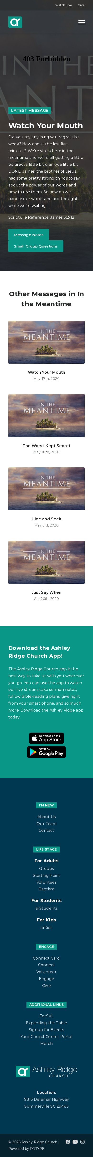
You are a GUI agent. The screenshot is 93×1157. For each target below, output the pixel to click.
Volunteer (46, 882)
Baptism (46, 889)
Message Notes (28, 234)
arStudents (47, 908)
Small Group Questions (36, 246)
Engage (46, 978)
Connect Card (46, 958)
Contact (46, 830)
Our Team (46, 823)
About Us (46, 817)
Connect (46, 965)
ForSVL (46, 1016)
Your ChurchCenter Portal (46, 1036)
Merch (46, 1043)
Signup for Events (46, 1030)
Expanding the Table (46, 1023)
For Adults (47, 860)
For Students (46, 900)
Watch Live (63, 5)
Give (81, 5)
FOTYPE (37, 1149)
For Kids (46, 920)
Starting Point (46, 875)
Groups (46, 868)
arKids (46, 927)
